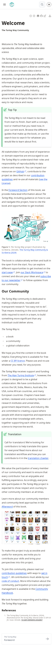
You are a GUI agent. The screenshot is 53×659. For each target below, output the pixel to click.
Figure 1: (6, 247)
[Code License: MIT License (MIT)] (38, 15)
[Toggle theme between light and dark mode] (49, 4)
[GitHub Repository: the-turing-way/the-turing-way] (41, 15)
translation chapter (38, 458)
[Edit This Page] (45, 15)
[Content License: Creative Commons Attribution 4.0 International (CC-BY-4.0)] (32, 15)
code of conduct (10, 581)
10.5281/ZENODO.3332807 (32, 620)
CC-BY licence (18, 360)
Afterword (7, 506)
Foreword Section (17, 190)
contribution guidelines (14, 573)
